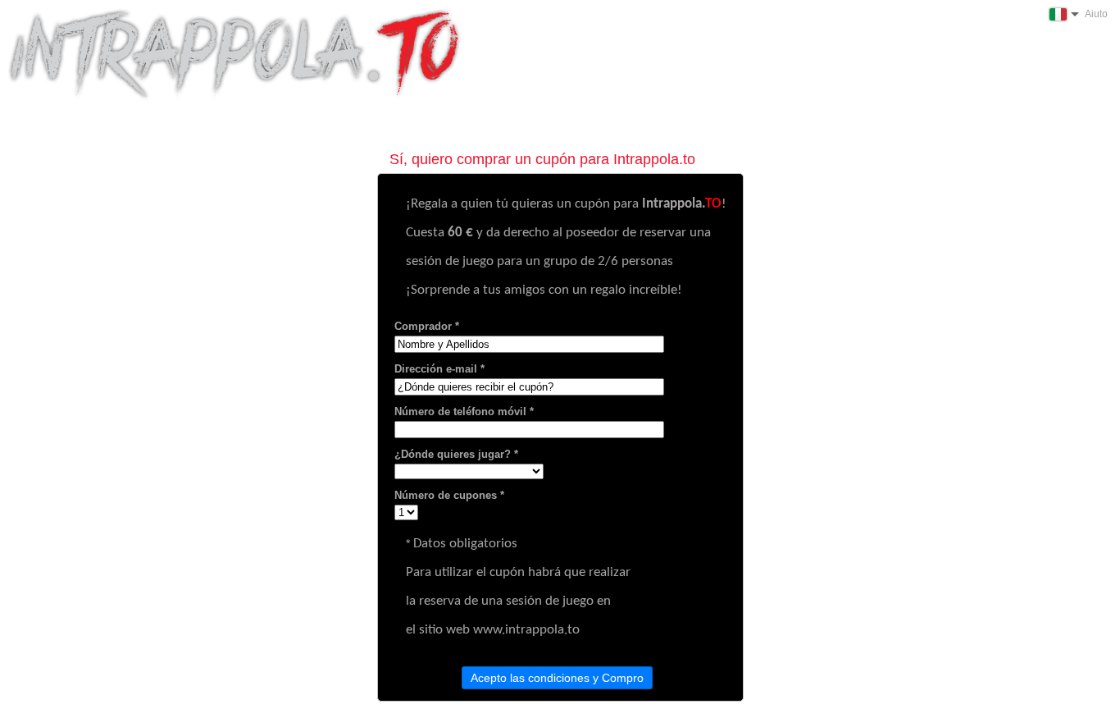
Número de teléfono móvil (460, 411)
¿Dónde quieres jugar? (452, 454)
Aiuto (1096, 14)
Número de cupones (445, 495)
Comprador (423, 326)
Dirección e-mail (435, 369)
